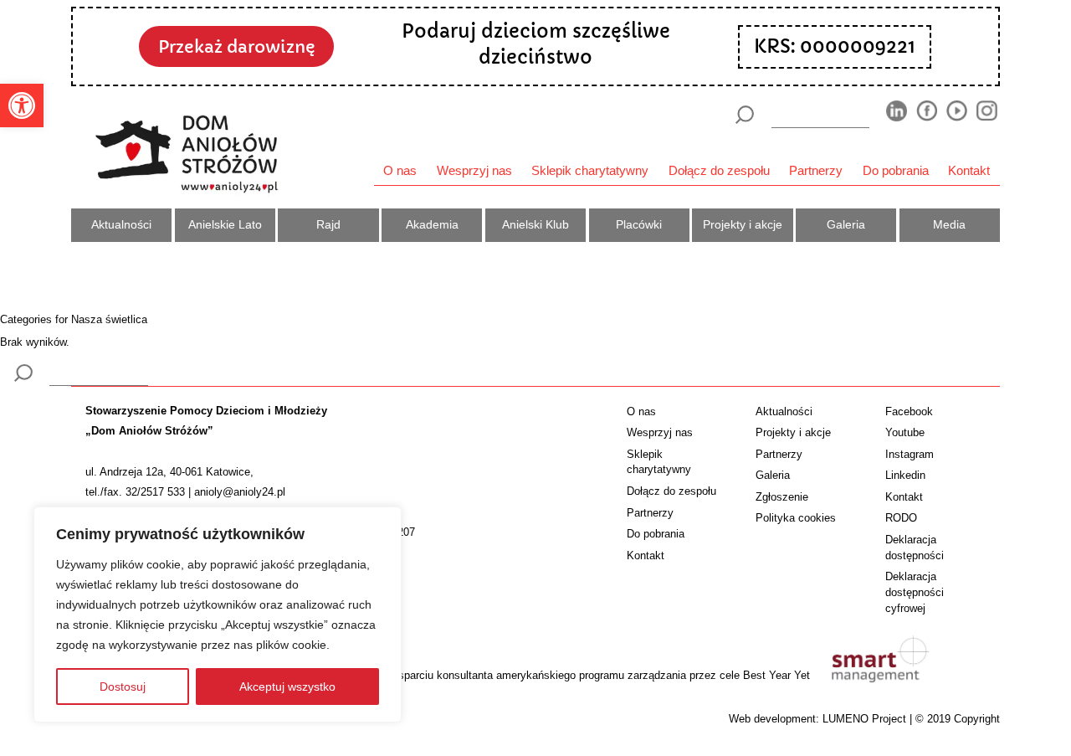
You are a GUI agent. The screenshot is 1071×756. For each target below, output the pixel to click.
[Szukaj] (744, 114)
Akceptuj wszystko (287, 686)
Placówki (639, 224)
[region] (217, 615)
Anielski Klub (535, 224)
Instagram (909, 454)
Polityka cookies (796, 518)
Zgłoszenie (782, 497)
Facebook (909, 411)
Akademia (432, 224)
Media (949, 224)
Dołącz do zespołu (719, 170)
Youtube (905, 432)
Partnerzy (816, 170)
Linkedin (905, 475)
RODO (901, 518)
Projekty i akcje (742, 224)
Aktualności (121, 224)
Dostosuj (123, 686)
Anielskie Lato (225, 224)
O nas (400, 170)
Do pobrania (896, 170)
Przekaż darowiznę (236, 47)
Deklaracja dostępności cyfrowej (914, 592)
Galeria (846, 224)
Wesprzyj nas (474, 170)
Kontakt (969, 170)
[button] (22, 105)
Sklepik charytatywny (589, 170)
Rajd (328, 224)
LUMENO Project (864, 718)
